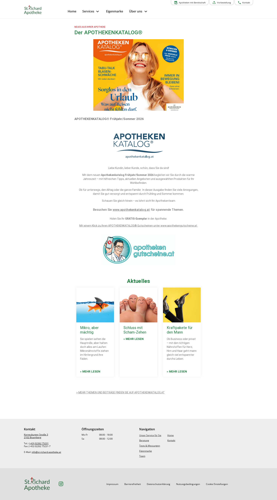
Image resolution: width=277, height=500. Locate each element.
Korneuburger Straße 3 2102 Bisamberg (36, 436)
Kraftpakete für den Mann (180, 329)
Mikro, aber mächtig (89, 329)
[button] (112, 484)
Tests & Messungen (149, 445)
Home (170, 435)
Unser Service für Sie (150, 435)
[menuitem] (72, 11)
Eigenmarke (145, 451)
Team (142, 456)
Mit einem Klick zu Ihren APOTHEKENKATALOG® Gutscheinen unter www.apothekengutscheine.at (138, 225)
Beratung (144, 440)
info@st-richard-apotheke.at (46, 452)
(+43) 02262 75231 (39, 443)
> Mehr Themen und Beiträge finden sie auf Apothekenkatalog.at (120, 392)
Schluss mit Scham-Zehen (134, 329)
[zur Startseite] (44, 10)
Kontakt (171, 440)
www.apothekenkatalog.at (131, 209)
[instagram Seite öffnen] (61, 484)
